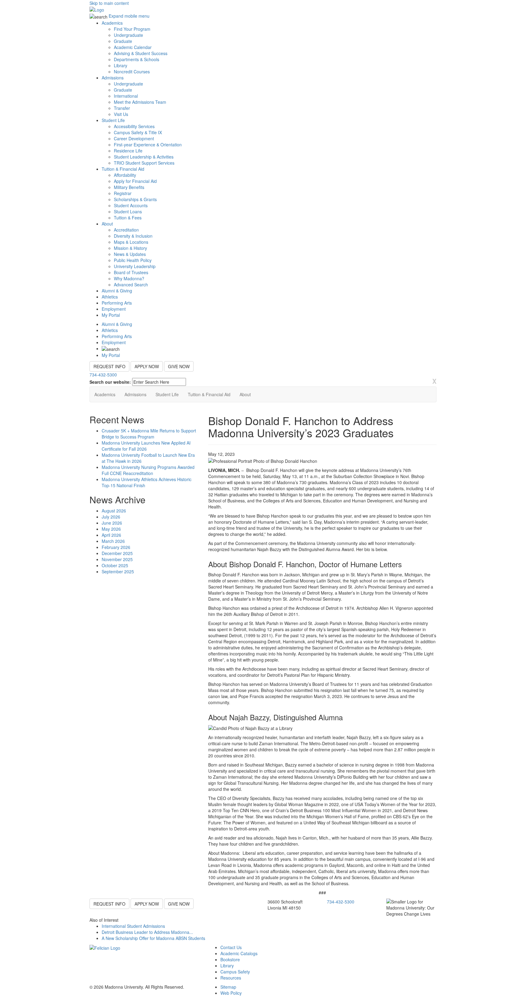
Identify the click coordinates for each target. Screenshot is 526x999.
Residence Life (128, 151)
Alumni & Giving (117, 291)
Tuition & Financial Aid (123, 169)
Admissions (113, 78)
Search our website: (110, 382)
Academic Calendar (133, 47)
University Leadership (135, 266)
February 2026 (116, 547)
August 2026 (114, 511)
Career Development (134, 138)
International (126, 96)
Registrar (123, 193)
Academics (112, 23)
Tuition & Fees (128, 218)
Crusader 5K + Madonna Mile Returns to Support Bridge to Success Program (149, 434)
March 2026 (113, 541)
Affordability (125, 175)
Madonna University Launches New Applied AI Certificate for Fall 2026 (146, 446)
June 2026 (112, 523)
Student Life (113, 120)
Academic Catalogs (239, 953)
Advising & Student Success (140, 53)
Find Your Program (132, 29)
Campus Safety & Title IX (138, 132)
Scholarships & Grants (135, 199)
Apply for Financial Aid (135, 181)
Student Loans (128, 211)
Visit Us (121, 114)
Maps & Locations (131, 242)
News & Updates (130, 254)
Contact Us (231, 947)
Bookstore (230, 959)
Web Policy (231, 993)
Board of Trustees (131, 272)
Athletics (110, 297)
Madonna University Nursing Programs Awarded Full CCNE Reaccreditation (148, 470)
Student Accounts (131, 205)
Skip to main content (109, 3)
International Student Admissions (133, 926)
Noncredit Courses (132, 71)
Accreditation (126, 230)
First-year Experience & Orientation (148, 144)
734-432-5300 (103, 375)
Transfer (122, 108)
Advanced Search (131, 284)
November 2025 (117, 559)
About (107, 224)
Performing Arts (117, 303)
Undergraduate (128, 35)
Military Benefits (129, 187)
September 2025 (118, 571)
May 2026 (111, 529)
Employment (114, 309)
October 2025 (115, 565)
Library (120, 65)
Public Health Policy (133, 260)
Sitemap (228, 987)
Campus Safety (235, 972)
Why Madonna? (129, 278)
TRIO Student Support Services (144, 163)
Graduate (123, 41)
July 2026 (111, 517)
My (111, 315)
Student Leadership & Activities (144, 157)
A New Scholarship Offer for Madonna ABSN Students (153, 938)
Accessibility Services (134, 126)
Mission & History (130, 248)
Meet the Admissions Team (140, 102)
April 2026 (111, 535)
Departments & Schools (136, 59)
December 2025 (117, 553)
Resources (230, 978)
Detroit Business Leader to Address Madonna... (147, 932)
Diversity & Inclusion (133, 236)
